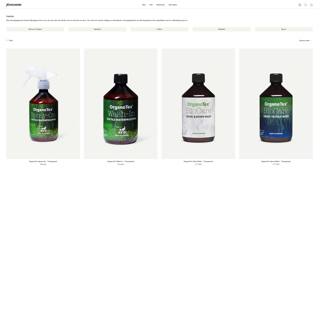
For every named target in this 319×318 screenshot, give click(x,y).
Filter (11, 40)
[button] (144, 5)
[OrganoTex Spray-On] (43, 103)
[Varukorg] (311, 5)
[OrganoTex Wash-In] (121, 103)
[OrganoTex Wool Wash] (198, 103)
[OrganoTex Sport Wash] (276, 103)
